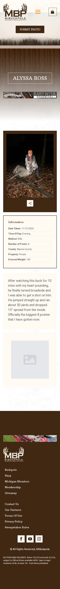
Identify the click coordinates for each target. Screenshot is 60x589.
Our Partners (13, 509)
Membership (13, 487)
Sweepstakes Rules (17, 527)
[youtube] (30, 538)
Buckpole (11, 469)
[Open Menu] (37, 11)
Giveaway (11, 493)
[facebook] (21, 538)
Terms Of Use (13, 515)
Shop (8, 475)
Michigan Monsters (17, 481)
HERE (35, 560)
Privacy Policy (13, 521)
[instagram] (39, 538)
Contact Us (12, 504)
